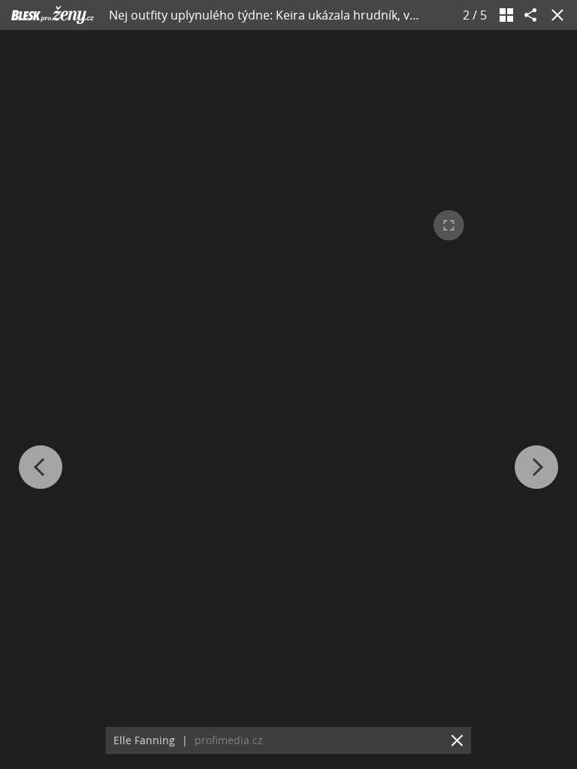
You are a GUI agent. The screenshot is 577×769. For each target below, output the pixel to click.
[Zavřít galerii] (554, 15)
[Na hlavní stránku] (52, 15)
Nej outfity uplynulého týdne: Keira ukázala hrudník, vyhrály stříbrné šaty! (315, 15)
